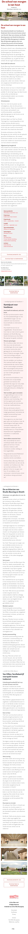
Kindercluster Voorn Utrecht (10, 216)
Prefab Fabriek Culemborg (10, 240)
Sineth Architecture (8, 246)
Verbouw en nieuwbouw (9, 229)
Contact (14, 917)
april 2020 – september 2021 (10, 225)
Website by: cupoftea (14, 922)
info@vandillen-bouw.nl (6, 271)
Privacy (14, 914)
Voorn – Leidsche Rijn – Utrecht (11, 221)
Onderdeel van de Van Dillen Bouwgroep (14, 906)
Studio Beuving (7, 244)
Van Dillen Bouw (7, 237)
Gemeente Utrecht (8, 233)
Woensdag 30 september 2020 (11, 212)
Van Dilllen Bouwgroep (14, 920)
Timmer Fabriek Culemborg (10, 239)
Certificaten (14, 912)
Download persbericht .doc (14, 254)
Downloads (14, 910)
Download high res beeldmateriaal (14, 258)
